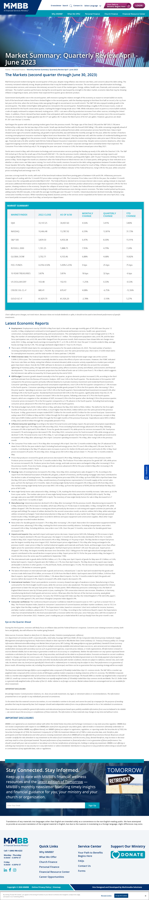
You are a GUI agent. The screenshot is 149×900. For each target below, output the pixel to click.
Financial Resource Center (134, 14)
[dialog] (74, 896)
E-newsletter (56, 5)
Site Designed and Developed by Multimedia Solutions (117, 887)
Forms (81, 870)
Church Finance (111, 14)
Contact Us (77, 5)
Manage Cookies (106, 896)
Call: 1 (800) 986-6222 (13, 850)
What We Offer (73, 14)
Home (7, 69)
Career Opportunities (51, 876)
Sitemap (57, 887)
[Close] (145, 896)
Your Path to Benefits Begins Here (90, 854)
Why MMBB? (57, 14)
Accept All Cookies (121, 896)
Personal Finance (92, 14)
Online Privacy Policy (41, 887)
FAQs (81, 861)
